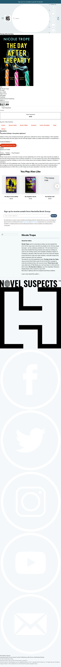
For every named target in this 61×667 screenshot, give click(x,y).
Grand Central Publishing (7, 99)
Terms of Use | (12, 660)
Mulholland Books (39, 657)
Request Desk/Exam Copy (8, 145)
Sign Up (53, 215)
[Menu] (3, 18)
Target (54, 125)
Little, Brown (30, 657)
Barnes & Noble (13, 125)
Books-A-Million (24, 125)
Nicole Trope (5, 89)
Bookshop (33, 125)
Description (3, 131)
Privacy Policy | (18, 660)
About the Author (5, 154)
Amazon (3, 125)
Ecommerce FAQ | (4, 660)
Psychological (15, 153)
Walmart (3, 129)
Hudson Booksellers (45, 125)
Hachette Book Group (6, 657)
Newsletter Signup (5, 655)
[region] (30, 187)
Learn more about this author (30, 274)
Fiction (2, 153)
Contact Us (24, 660)
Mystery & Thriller (5, 149)
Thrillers (7, 153)
